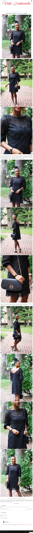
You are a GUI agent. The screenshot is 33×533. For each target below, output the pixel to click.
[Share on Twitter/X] (4, 505)
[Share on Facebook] (3, 505)
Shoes (16, 498)
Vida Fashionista (5, 531)
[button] (32, 1)
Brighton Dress (14, 155)
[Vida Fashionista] (16, 3)
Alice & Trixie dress (11, 498)
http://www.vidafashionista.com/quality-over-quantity (24, 524)
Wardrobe (2, 507)
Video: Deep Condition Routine (6, 509)
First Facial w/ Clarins (28, 509)
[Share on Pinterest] (5, 505)
